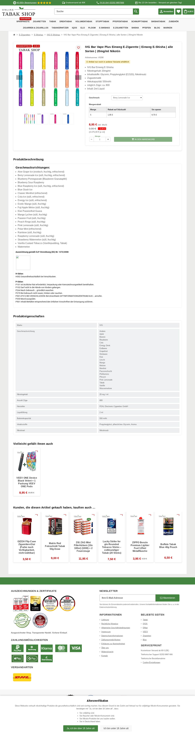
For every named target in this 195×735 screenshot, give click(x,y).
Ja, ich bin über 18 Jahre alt (81, 728)
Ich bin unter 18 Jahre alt (116, 728)
